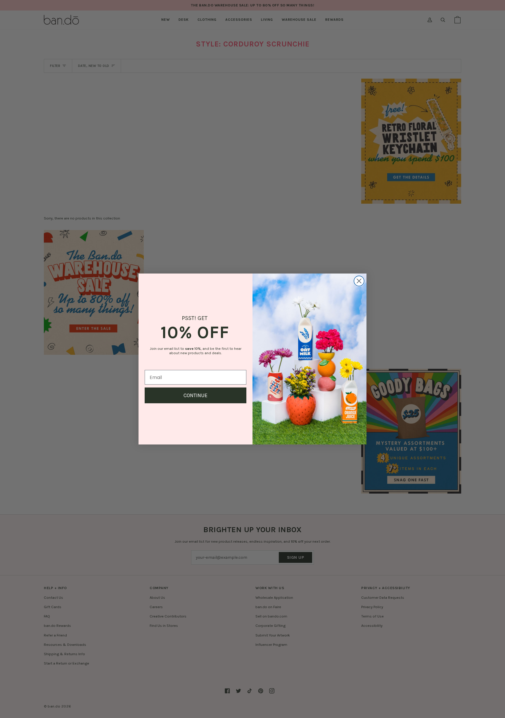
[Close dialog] (359, 281)
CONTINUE (195, 395)
